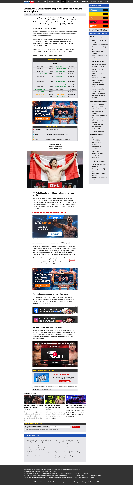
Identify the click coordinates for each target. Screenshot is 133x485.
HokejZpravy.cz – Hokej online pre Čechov (67, 456)
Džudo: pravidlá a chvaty (98, 129)
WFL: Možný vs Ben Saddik (99, 109)
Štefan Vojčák (95, 157)
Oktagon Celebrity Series (98, 93)
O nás (106, 1)
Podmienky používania (54, 482)
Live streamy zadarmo (55, 144)
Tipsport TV (72, 260)
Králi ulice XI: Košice (97, 120)
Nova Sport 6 (46, 299)
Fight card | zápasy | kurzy (55, 148)
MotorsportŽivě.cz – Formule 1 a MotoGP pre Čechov (70, 442)
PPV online (58, 146)
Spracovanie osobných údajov (71, 482)
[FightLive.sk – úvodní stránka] (29, 2)
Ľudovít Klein (95, 149)
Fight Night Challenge (98, 131)
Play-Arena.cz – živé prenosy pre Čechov (66, 458)
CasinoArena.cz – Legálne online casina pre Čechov (69, 446)
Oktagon (51, 1)
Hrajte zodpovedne (54, 386)
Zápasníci (75, 1)
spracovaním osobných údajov (37, 429)
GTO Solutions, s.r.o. (101, 482)
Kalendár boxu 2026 (97, 122)
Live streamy (84, 1)
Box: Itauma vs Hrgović (98, 118)
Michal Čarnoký (38, 14)
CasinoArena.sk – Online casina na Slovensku (67, 440)
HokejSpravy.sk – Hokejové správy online (38, 444)
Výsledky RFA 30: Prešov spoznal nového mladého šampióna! (52, 407)
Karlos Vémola (96, 138)
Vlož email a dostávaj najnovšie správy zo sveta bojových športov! (36, 427)
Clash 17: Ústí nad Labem (99, 67)
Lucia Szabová (96, 155)
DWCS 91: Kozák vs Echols (99, 80)
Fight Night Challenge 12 (98, 104)
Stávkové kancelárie (96, 1)
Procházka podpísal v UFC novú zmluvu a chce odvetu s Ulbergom (33, 407)
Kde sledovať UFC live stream (100, 44)
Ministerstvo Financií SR (39, 477)
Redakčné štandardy (41, 482)
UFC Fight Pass (49, 334)
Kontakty (31, 482)
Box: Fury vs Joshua (97, 106)
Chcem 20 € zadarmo (65, 381)
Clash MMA (95, 98)
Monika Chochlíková (97, 153)
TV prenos (51, 146)
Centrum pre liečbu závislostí (86, 477)
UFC (63, 1)
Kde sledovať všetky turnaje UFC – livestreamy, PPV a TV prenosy (76, 406)
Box (68, 1)
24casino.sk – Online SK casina (35, 456)
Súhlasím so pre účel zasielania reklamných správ (42, 429)
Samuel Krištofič (96, 146)
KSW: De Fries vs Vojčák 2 (99, 78)
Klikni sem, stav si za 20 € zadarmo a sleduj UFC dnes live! (50, 212)
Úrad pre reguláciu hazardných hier (56, 477)
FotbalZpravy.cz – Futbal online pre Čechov (67, 444)
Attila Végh (95, 144)
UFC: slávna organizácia (98, 95)
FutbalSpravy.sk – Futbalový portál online (38, 442)
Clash (39, 1)
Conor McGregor (96, 142)
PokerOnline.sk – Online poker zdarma (37, 446)
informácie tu (53, 471)
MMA (58, 1)
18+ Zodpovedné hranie (87, 482)
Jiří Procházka (96, 140)
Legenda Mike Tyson (97, 124)
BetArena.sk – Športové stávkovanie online (39, 440)
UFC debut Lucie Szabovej (99, 64)
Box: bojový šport (96, 126)
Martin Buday (95, 151)
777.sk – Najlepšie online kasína (36, 450)
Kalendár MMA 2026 (97, 82)
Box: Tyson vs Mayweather (99, 115)
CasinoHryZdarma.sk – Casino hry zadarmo (39, 448)
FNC (45, 1)
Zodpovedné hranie (72, 477)
